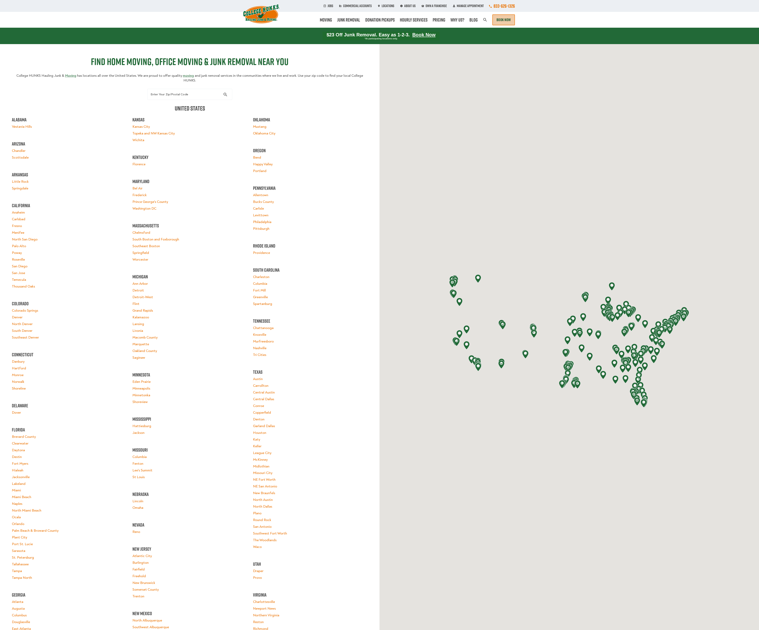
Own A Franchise (436, 6)
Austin (258, 379)
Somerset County (145, 589)
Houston (259, 432)
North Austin (263, 500)
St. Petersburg (23, 557)
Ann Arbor (140, 283)
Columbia (139, 457)
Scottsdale (20, 157)
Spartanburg (262, 304)
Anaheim (18, 212)
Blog (473, 19)
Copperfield (262, 412)
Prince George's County (150, 202)
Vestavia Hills (22, 126)
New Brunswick (143, 583)
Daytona (18, 450)
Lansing (138, 324)
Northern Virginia (266, 615)
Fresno (17, 226)
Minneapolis (141, 388)
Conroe (258, 406)
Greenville (260, 297)
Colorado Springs (25, 310)
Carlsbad (18, 219)
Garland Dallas (264, 426)
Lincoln (137, 501)
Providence (261, 253)
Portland (259, 171)
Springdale (20, 188)
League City (262, 453)
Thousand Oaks (23, 286)
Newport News (264, 608)
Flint (135, 304)
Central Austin (264, 392)
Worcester (140, 259)
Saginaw (138, 357)
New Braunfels (264, 493)
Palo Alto (19, 246)
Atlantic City (142, 556)
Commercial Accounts (357, 6)
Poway (17, 253)
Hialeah (17, 470)
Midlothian (261, 466)
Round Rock (262, 520)
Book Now (504, 20)
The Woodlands (265, 540)
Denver (17, 317)
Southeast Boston (146, 246)
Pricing (439, 19)
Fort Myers (20, 463)
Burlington (140, 562)
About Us (410, 6)
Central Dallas (263, 399)
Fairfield (138, 569)
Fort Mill (259, 290)
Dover (16, 412)
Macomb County (145, 337)
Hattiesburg (141, 426)
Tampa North (22, 577)
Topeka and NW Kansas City (153, 133)
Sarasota (18, 551)
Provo (257, 577)
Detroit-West (142, 297)
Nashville (259, 348)
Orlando (18, 524)
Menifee (18, 232)
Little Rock (20, 181)
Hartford (19, 368)
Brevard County (24, 436)
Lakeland (18, 483)
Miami (16, 490)
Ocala (16, 517)
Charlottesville (264, 602)
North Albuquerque (147, 620)
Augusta (18, 608)
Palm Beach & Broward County (35, 530)
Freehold (139, 576)
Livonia (137, 330)
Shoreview (140, 402)
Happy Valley (263, 164)
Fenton (137, 463)
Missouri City (262, 473)
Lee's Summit (142, 470)
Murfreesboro (263, 341)
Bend (257, 157)
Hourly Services (414, 19)
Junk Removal (348, 19)
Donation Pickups (380, 19)
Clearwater (20, 443)
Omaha (137, 507)
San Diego (19, 266)
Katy (256, 439)
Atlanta (17, 602)
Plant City (19, 537)
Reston (258, 622)
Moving (326, 19)
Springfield (140, 253)
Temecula (19, 279)
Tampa (17, 571)
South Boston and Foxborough (155, 239)
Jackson (138, 432)
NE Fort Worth (264, 479)
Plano (257, 513)
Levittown (260, 215)
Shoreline (19, 388)
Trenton (138, 596)
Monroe (18, 375)
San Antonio (262, 526)
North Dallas (262, 506)
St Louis (138, 477)
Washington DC (144, 208)
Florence (138, 164)
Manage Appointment (470, 6)
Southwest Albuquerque (150, 627)
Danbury (18, 361)
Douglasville (21, 622)
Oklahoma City (264, 133)
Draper (258, 571)
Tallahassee (20, 564)
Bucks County (263, 202)
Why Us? (457, 19)
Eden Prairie (141, 381)
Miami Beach (21, 497)
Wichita (138, 140)
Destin (17, 457)
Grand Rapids (142, 310)
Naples (17, 503)
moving (188, 75)
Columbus (19, 615)
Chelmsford (141, 232)
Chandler (18, 151)
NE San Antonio (265, 486)
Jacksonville (21, 477)
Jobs (330, 6)
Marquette (140, 344)
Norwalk (18, 381)
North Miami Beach (26, 510)
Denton (258, 419)
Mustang (259, 126)
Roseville (18, 259)
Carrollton (260, 385)
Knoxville (259, 334)
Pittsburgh (261, 228)
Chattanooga (263, 328)
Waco (257, 547)
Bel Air (137, 188)
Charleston (261, 277)
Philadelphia (262, 222)
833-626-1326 (504, 6)
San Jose (18, 273)
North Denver (22, 324)
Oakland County (144, 351)
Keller (257, 446)
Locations (388, 6)
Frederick (139, 195)
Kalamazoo (140, 317)
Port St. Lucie (22, 544)
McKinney (260, 459)
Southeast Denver (25, 337)
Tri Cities (259, 355)
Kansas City (141, 126)
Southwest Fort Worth (270, 533)
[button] (656, 341)
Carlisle (258, 208)
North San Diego (25, 239)
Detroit (138, 290)
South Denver (22, 330)
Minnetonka (141, 395)
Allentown (260, 195)
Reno (136, 532)
